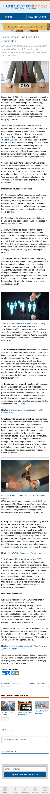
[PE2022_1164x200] (25, 24)
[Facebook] (8, 673)
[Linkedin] (4, 673)
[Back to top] (45, 782)
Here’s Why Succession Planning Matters (27, 553)
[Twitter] (13, 673)
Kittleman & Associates (13, 140)
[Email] (17, 673)
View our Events (37, 16)
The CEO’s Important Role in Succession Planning (23, 323)
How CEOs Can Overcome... (41, 712)
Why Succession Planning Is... (25, 713)
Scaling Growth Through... (7, 713)
